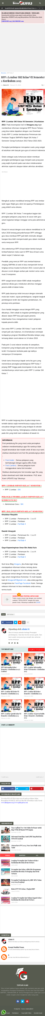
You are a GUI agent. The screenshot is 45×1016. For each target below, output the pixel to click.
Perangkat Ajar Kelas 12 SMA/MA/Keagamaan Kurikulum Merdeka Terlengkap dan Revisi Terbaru (26, 871)
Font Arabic (9, 460)
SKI (19, 490)
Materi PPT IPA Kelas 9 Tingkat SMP (23, 889)
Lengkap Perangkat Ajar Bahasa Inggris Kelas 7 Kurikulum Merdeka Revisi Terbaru (26, 899)
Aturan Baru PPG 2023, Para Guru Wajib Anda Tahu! (26, 847)
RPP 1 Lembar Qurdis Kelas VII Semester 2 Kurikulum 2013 (11, 715)
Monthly (22, 855)
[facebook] (9, 643)
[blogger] (17, 643)
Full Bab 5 (22, 557)
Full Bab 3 (22, 524)
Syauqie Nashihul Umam (16, 947)
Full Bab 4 (22, 540)
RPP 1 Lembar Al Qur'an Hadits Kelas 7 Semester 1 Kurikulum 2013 (34, 716)
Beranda (3, 73)
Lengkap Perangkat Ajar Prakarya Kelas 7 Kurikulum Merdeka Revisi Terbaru (25, 862)
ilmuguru (17, 564)
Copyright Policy (26, 1013)
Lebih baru (5, 777)
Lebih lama (39, 777)
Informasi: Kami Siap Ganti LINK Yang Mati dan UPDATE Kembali (26, 838)
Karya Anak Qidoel (27, 1009)
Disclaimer (15, 1013)
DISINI (38, 602)
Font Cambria (10, 466)
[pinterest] (15, 643)
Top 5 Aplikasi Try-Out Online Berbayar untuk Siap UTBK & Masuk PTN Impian (26, 829)
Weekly (7, 855)
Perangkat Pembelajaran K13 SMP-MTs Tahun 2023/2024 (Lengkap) (26, 881)
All (37, 855)
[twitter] (12, 643)
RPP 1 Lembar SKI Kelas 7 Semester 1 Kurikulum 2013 (33, 693)
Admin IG (26, 629)
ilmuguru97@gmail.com (17, 580)
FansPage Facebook (23, 583)
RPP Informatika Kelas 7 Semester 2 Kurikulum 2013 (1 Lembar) (10, 669)
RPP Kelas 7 (10, 73)
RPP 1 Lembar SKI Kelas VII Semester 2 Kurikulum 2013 (10, 693)
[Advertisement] (22, 47)
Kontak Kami (38, 1013)
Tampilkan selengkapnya (36, 650)
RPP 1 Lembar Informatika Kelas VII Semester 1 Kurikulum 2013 (34, 669)
